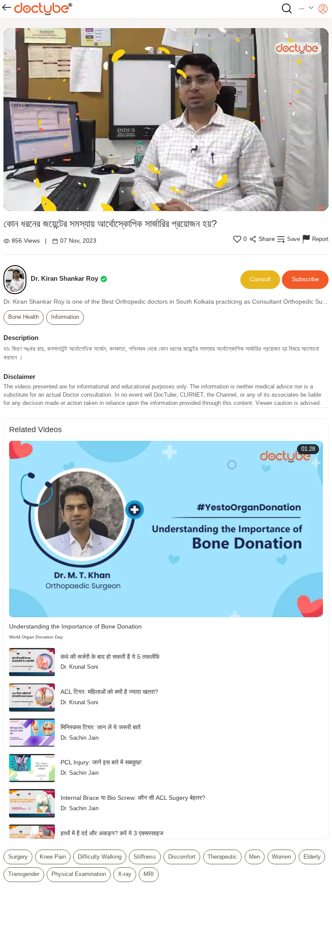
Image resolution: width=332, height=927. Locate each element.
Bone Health (23, 317)
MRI (149, 874)
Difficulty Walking (99, 857)
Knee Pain (53, 857)
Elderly (312, 857)
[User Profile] (323, 9)
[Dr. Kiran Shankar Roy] (17, 279)
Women (281, 857)
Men (254, 857)
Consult (260, 279)
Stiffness (145, 857)
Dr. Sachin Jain (80, 738)
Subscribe (305, 279)
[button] (306, 9)
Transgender (23, 874)
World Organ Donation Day (36, 637)
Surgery (18, 857)
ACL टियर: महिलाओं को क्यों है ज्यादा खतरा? (109, 692)
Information (65, 317)
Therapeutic (222, 857)
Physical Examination (78, 874)
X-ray (124, 874)
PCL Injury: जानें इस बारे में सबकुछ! (101, 762)
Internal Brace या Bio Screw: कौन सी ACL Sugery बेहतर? (133, 798)
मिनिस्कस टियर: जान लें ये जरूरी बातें (100, 727)
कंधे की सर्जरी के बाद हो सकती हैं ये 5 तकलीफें (110, 657)
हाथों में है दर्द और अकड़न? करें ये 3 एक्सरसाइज (112, 833)
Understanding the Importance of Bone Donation (75, 626)
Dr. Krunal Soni (79, 667)
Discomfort (181, 857)
